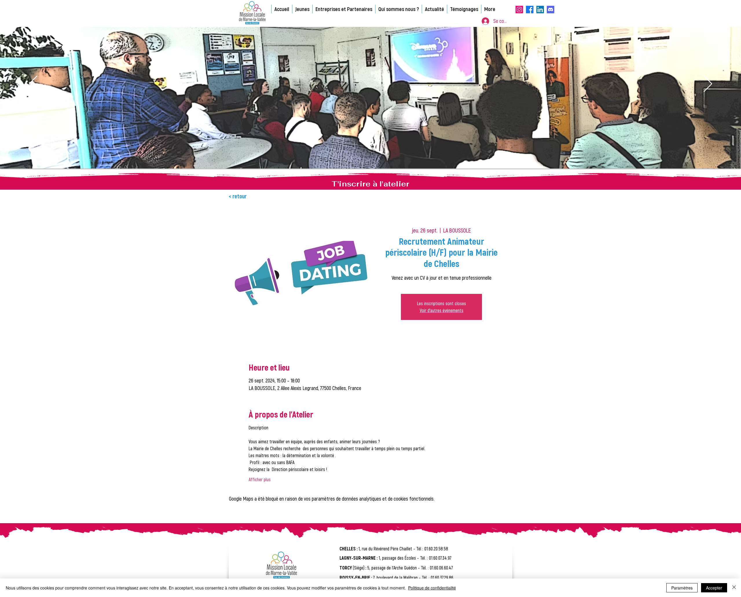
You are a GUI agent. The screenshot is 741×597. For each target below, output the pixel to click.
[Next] (708, 84)
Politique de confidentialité (432, 588)
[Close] (734, 587)
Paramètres (682, 588)
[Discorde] (550, 9)
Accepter (714, 588)
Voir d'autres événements (441, 310)
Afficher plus (260, 479)
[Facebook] (529, 9)
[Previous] (33, 84)
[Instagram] (519, 9)
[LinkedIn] (540, 9)
